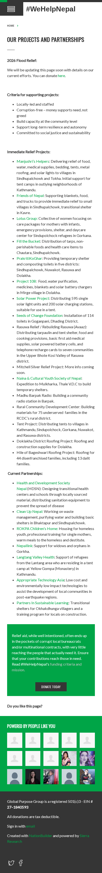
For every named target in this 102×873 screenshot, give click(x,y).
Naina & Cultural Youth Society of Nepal (49, 378)
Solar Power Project (33, 298)
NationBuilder (40, 835)
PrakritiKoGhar (29, 258)
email (30, 826)
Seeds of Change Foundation (39, 315)
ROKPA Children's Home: (37, 528)
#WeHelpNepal (50, 9)
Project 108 (26, 281)
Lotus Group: (27, 218)
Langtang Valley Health (35, 557)
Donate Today (50, 686)
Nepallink (24, 545)
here (61, 75)
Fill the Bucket (28, 241)
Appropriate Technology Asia (40, 580)
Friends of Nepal (30, 195)
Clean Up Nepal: (30, 511)
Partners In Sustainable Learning (43, 602)
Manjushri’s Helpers (33, 161)
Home (10, 26)
